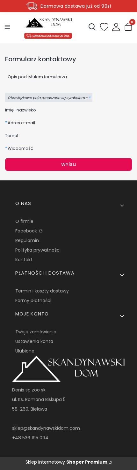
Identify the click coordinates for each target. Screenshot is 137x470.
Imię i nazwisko (20, 110)
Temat (11, 136)
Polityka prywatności (38, 250)
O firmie (24, 221)
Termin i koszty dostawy (42, 291)
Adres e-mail (21, 123)
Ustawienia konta (34, 341)
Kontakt (23, 259)
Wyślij (68, 164)
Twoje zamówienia (35, 332)
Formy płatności (33, 300)
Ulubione (24, 351)
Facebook (26, 231)
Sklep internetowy (66, 462)
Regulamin (27, 240)
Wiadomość (20, 148)
